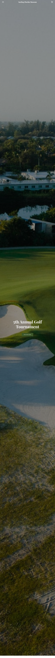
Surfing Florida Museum (27, 2)
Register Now (27, 334)
